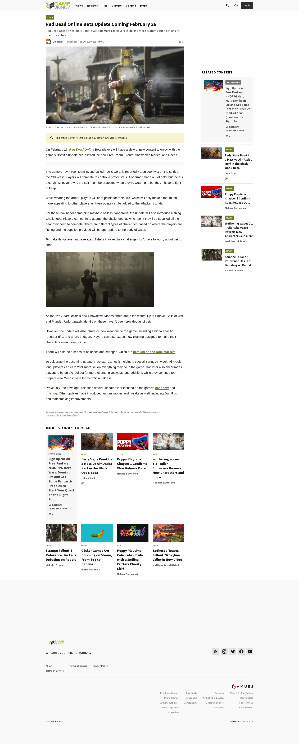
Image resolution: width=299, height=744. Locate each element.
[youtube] (249, 651)
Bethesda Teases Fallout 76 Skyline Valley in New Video (167, 555)
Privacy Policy (100, 665)
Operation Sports (215, 702)
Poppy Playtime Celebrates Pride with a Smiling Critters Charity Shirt (130, 559)
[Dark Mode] (236, 5)
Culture (117, 5)
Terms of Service (78, 665)
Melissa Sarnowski (127, 473)
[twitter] (232, 651)
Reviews (92, 5)
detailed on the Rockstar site (154, 352)
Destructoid (246, 697)
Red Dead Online (81, 149)
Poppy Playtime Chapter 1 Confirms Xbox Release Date (132, 463)
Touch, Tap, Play (170, 707)
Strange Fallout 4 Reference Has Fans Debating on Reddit (61, 555)
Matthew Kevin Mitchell (166, 565)
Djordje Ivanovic (90, 569)
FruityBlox (219, 707)
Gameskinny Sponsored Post (57, 506)
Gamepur (220, 693)
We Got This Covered (213, 697)
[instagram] (224, 651)
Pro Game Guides (169, 693)
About (49, 665)
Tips (105, 5)
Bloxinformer (246, 707)
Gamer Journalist (169, 702)
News (79, 5)
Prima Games (171, 697)
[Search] (227, 5)
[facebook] (241, 651)
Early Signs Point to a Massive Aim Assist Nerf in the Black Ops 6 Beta (96, 466)
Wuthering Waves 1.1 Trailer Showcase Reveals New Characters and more (168, 468)
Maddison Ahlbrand (164, 482)
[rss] (215, 651)
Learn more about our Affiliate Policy (62, 415)
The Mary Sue (246, 702)
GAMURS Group (246, 721)
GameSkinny (190, 702)
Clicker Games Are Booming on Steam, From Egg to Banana (96, 557)
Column (131, 5)
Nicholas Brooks (55, 565)
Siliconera (191, 697)
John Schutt (88, 478)
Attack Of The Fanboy (241, 693)
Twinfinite (191, 693)
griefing (51, 393)
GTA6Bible (173, 712)
